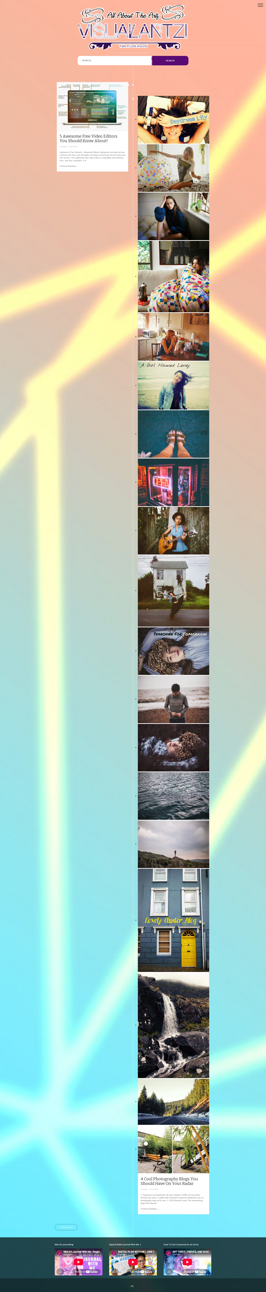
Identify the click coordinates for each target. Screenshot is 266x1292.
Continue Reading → (69, 166)
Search (170, 61)
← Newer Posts (66, 1227)
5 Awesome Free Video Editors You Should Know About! (88, 138)
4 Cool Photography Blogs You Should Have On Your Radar (169, 1181)
